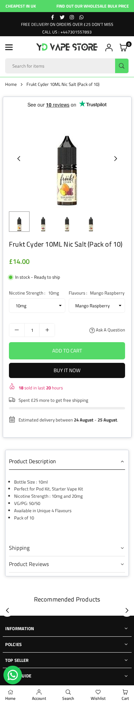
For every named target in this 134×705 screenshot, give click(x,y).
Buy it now (67, 370)
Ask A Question (110, 329)
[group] (67, 158)
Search (68, 698)
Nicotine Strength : (34, 292)
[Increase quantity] (47, 330)
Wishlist (98, 698)
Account (39, 698)
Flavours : (96, 292)
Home (11, 84)
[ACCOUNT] (109, 47)
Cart (125, 698)
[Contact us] (12, 675)
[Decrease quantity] (16, 330)
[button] (9, 47)
